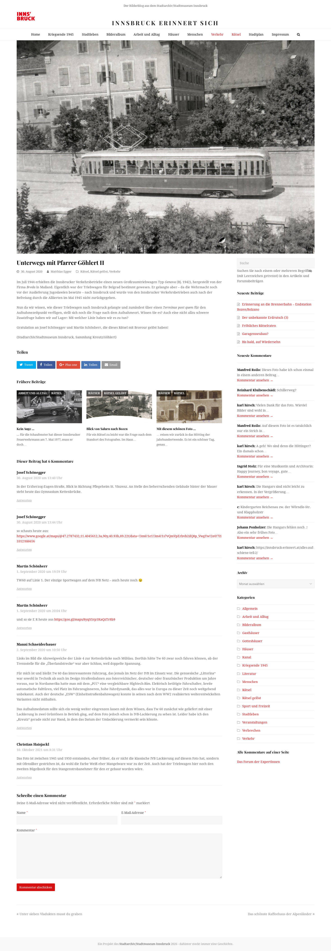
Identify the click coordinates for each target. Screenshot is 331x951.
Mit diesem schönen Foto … (176, 429)
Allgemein (250, 608)
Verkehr (114, 271)
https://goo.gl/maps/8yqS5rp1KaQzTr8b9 (84, 619)
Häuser (94, 393)
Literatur (249, 674)
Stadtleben (250, 714)
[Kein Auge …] (49, 406)
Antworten (24, 500)
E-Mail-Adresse (133, 812)
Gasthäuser (250, 633)
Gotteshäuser (252, 641)
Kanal (246, 657)
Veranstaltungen (254, 722)
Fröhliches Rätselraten (259, 326)
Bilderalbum (251, 625)
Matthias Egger (61, 271)
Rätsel (84, 271)
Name (22, 812)
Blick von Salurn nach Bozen (107, 429)
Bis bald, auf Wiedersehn (261, 342)
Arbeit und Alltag (32, 393)
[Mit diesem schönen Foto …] (189, 406)
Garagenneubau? (255, 334)
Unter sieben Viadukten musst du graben (50, 914)
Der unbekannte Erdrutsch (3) (265, 317)
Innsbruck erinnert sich (165, 22)
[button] (26, 365)
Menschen (250, 682)
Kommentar (27, 830)
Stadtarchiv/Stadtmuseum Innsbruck (144, 944)
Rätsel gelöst (99, 271)
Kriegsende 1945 (255, 665)
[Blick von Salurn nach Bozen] (119, 406)
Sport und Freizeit (256, 706)
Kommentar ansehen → (255, 380)
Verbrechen (251, 730)
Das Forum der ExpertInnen (258, 762)
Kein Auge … (25, 429)
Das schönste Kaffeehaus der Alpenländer (280, 914)
